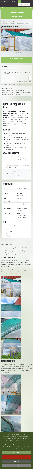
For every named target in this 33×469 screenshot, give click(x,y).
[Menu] (17, 7)
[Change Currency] (20, 1)
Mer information (16, 465)
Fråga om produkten (17, 58)
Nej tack (16, 457)
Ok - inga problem (16, 452)
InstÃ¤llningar (17, 461)
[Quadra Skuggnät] (16, 40)
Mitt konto (4, 1)
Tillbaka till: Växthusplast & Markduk (17, 62)
